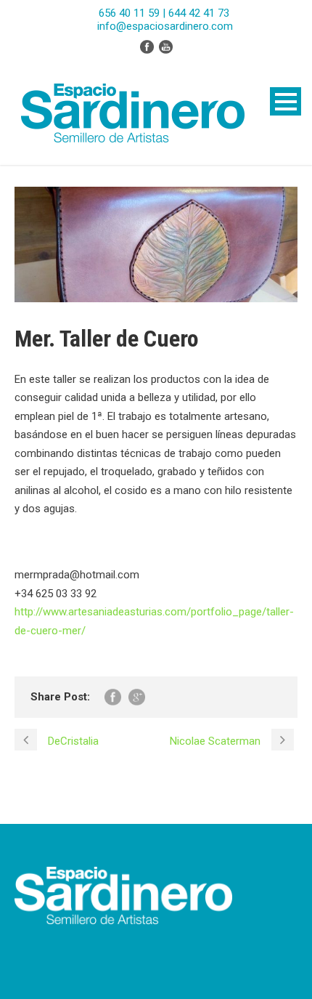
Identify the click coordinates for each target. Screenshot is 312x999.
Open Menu (285, 101)
